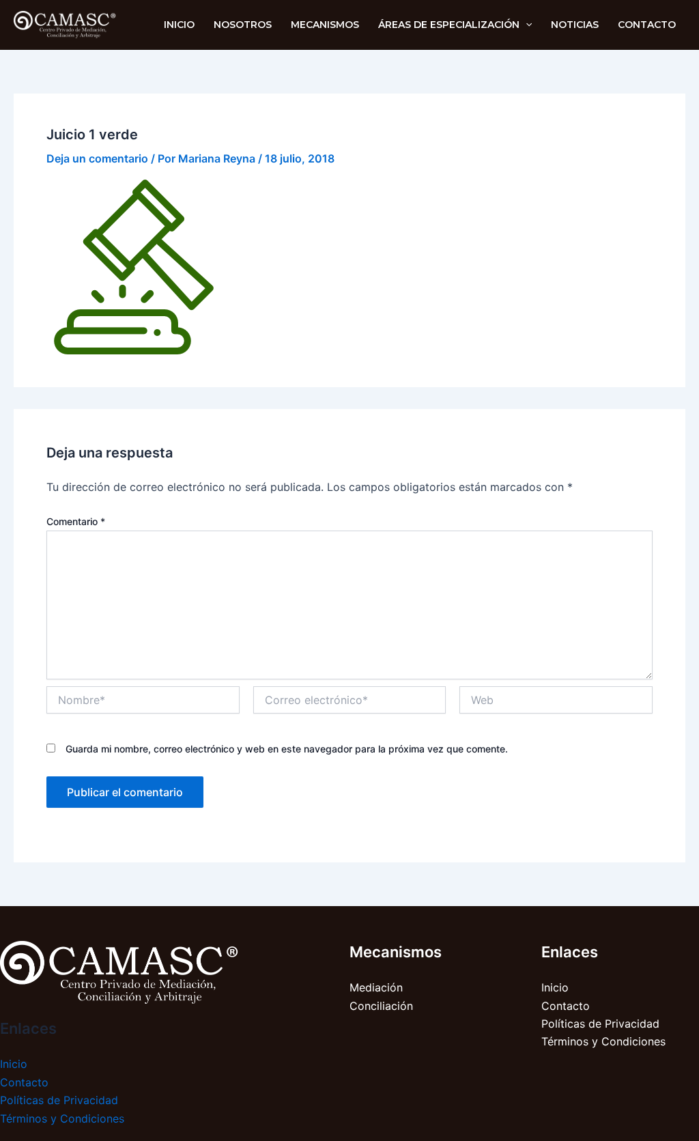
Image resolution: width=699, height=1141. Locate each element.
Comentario (75, 521)
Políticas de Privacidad (59, 1100)
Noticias (575, 24)
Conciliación (381, 1006)
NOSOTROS (243, 24)
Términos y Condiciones (62, 1118)
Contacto (647, 24)
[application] (525, 24)
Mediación (376, 987)
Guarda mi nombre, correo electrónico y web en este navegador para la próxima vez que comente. (287, 749)
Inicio (13, 1064)
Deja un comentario (97, 158)
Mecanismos (325, 24)
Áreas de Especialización (448, 24)
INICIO (179, 24)
